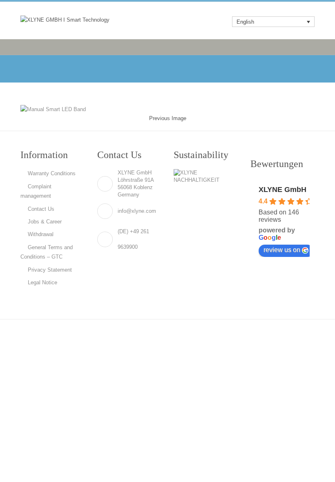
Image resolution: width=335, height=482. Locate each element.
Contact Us (41, 209)
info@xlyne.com (137, 211)
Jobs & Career (45, 222)
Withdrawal (41, 234)
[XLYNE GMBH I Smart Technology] (64, 19)
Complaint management (35, 191)
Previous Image (167, 118)
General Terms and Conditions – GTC (46, 252)
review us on (282, 249)
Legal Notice (42, 282)
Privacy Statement (50, 270)
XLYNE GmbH (282, 189)
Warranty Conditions (52, 173)
